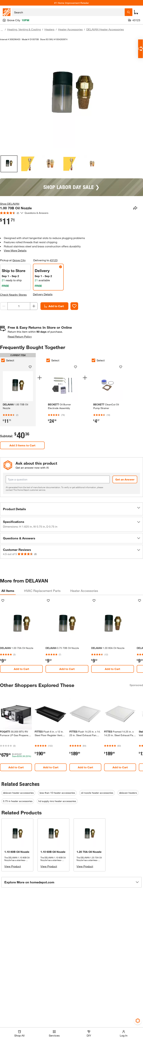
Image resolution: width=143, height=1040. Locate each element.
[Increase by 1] (34, 306)
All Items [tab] (7, 591)
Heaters (49, 29)
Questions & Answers (37, 212)
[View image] (9, 163)
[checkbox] (48, 360)
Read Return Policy (20, 336)
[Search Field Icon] (128, 12)
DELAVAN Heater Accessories (105, 29)
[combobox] (68, 12)
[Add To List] (74, 306)
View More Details (15, 250)
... (1, 29)
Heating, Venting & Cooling (24, 29)
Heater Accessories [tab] (84, 591)
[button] (71, 509)
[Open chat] (140, 48)
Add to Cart (56, 306)
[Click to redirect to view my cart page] (136, 12)
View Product (12, 866)
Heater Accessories (70, 29)
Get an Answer (124, 479)
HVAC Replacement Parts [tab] (42, 591)
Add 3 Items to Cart (22, 445)
